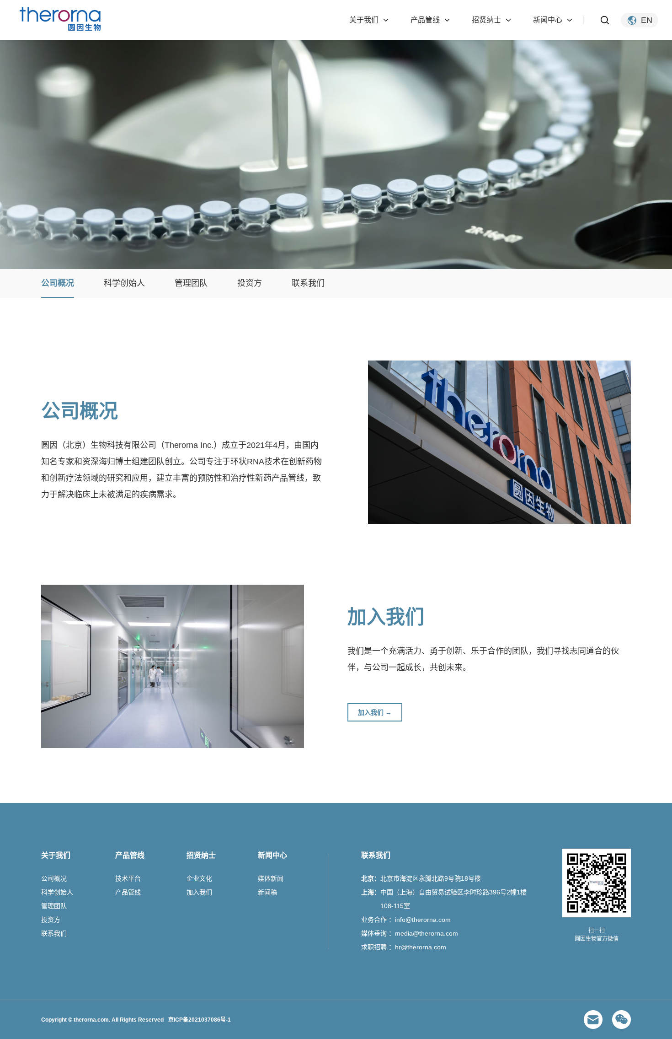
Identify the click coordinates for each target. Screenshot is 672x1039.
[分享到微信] (621, 1019)
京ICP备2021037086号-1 (199, 1020)
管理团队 (191, 283)
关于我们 (364, 20)
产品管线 (425, 20)
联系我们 (308, 283)
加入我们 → (375, 712)
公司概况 (57, 283)
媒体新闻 (270, 878)
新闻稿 (267, 892)
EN (646, 20)
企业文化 (199, 878)
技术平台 (128, 878)
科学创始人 (124, 283)
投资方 (249, 283)
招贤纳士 (486, 20)
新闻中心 (547, 20)
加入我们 (199, 892)
